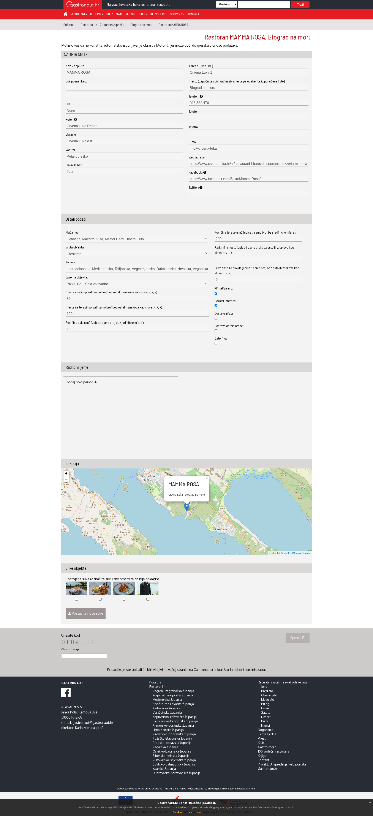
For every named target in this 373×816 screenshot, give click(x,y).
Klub (261, 743)
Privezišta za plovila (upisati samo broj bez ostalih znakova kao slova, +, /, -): (257, 270)
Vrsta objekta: (75, 247)
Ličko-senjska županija (168, 730)
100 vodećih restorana (166, 14)
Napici (265, 725)
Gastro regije (267, 747)
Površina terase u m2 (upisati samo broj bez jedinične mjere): (255, 232)
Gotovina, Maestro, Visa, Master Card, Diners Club (105, 239)
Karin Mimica (85, 728)
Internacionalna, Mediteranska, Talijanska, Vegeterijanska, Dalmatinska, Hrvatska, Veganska (137, 269)
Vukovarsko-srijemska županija (174, 760)
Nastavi (178, 812)
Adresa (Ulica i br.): (201, 66)
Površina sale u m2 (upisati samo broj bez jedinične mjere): (105, 322)
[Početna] (65, 14)
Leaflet (273, 553)
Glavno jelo (269, 695)
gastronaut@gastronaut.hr (93, 722)
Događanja (114, 14)
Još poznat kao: (76, 81)
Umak (265, 708)
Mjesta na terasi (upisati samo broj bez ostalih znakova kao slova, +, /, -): (114, 307)
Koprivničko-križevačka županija (175, 717)
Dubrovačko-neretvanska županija (177, 773)
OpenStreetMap (289, 553)
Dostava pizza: (224, 313)
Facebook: (196, 172)
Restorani (78, 14)
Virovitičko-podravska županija (174, 734)
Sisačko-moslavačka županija (173, 704)
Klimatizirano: (224, 288)
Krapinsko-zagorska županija (173, 695)
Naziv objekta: (75, 66)
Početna (155, 682)
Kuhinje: (71, 262)
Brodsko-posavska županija (172, 743)
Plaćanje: (72, 232)
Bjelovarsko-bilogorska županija (175, 721)
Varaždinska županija (167, 712)
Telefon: (194, 96)
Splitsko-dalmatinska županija (174, 764)
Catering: (221, 338)
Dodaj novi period (80, 382)
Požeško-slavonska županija (172, 738)
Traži (300, 4)
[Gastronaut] (82, 5)
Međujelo (267, 699)
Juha (264, 686)
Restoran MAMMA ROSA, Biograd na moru (258, 37)
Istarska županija (164, 768)
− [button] (66, 479)
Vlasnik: (71, 134)
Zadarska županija (165, 747)
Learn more (194, 812)
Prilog (265, 704)
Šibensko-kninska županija (171, 755)
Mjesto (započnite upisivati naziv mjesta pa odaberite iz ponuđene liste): (237, 81)
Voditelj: (71, 150)
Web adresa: (197, 157)
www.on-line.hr (247, 788)
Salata (265, 712)
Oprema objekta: (77, 277)
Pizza (265, 721)
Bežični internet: (225, 301)
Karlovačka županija (166, 708)
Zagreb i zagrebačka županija (173, 691)
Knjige (262, 755)
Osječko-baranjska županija (172, 751)
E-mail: (193, 142)
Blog (141, 14)
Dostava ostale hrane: (229, 326)
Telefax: (194, 127)
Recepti (96, 14)
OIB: (68, 104)
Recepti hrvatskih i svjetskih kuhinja (282, 682)
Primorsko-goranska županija (173, 725)
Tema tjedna (267, 734)
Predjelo (267, 691)
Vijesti (130, 14)
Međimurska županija (167, 699)
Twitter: (194, 187)
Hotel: (70, 119)
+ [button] (66, 473)
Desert (266, 717)
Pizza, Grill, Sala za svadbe (88, 284)
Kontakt (193, 14)
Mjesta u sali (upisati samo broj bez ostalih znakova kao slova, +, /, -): (112, 292)
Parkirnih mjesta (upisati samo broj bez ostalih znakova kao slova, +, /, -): (254, 250)
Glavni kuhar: (74, 165)
